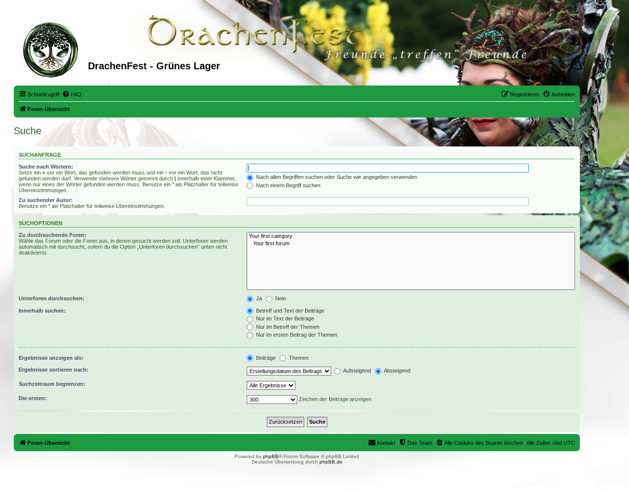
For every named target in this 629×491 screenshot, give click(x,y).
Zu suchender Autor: (46, 200)
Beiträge (265, 358)
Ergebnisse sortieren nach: (53, 370)
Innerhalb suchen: (42, 311)
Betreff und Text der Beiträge (289, 311)
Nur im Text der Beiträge (284, 318)
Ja (258, 298)
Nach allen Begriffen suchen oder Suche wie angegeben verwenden (336, 177)
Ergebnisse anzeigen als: (51, 358)
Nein (280, 298)
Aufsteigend (356, 371)
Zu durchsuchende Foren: (52, 235)
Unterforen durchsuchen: (52, 298)
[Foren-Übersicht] (52, 48)
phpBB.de (331, 461)
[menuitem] (72, 94)
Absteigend (396, 371)
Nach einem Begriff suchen (287, 185)
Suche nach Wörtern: (46, 167)
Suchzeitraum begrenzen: (52, 384)
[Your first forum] (411, 243)
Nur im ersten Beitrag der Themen (296, 335)
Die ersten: (33, 398)
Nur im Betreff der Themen (287, 327)
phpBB (271, 456)
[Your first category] (411, 236)
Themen (298, 358)
